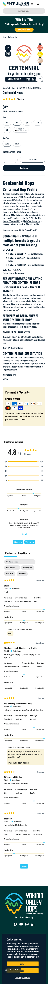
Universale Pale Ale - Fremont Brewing (16, 331)
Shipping (5, 111)
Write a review (29, 542)
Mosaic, (5, 339)
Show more (24, 866)
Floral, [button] (10, 666)
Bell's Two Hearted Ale (32, 221)
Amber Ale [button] (40, 666)
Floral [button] (10, 601)
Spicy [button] (5, 793)
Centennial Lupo (17, 253)
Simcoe (34, 323)
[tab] (24, 553)
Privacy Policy (34, 956)
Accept (22, 963)
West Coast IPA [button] (37, 834)
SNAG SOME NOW (24, 29)
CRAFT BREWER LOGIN (12, 152)
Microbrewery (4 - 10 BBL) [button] (23, 601)
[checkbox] (9, 573)
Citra (22, 336)
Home (4, 37)
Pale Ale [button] (32, 793)
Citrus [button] (6, 834)
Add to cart (33, 159)
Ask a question (18, 542)
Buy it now (24, 168)
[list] (24, 62)
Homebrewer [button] (25, 666)
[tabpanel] (24, 715)
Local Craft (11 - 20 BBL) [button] (22, 834)
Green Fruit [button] (15, 666)
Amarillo (28, 336)
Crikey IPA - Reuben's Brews (13, 347)
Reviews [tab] (10, 553)
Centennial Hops (12, 37)
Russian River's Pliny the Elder (30, 218)
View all (24, 534)
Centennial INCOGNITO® (17, 264)
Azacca (34, 336)
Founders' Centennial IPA (11, 221)
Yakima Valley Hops (9, 88)
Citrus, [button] (6, 601)
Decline (22, 970)
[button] (38, 4)
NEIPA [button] (35, 601)
